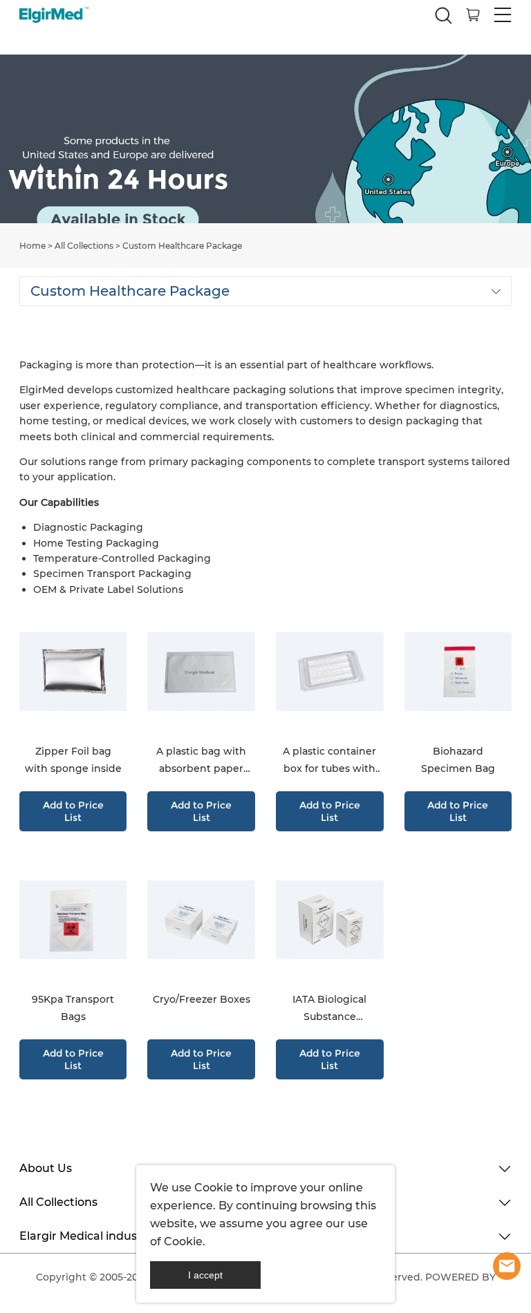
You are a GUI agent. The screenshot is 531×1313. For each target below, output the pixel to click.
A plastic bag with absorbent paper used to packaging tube (201, 761)
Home (32, 245)
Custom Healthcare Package (182, 245)
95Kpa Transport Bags (73, 1008)
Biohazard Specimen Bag (458, 760)
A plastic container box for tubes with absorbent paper (329, 761)
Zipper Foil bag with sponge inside (73, 760)
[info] (507, 1266)
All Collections (84, 245)
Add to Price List (73, 811)
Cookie (213, 1187)
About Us (45, 1168)
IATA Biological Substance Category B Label (330, 1009)
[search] (443, 19)
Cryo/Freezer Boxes (201, 999)
